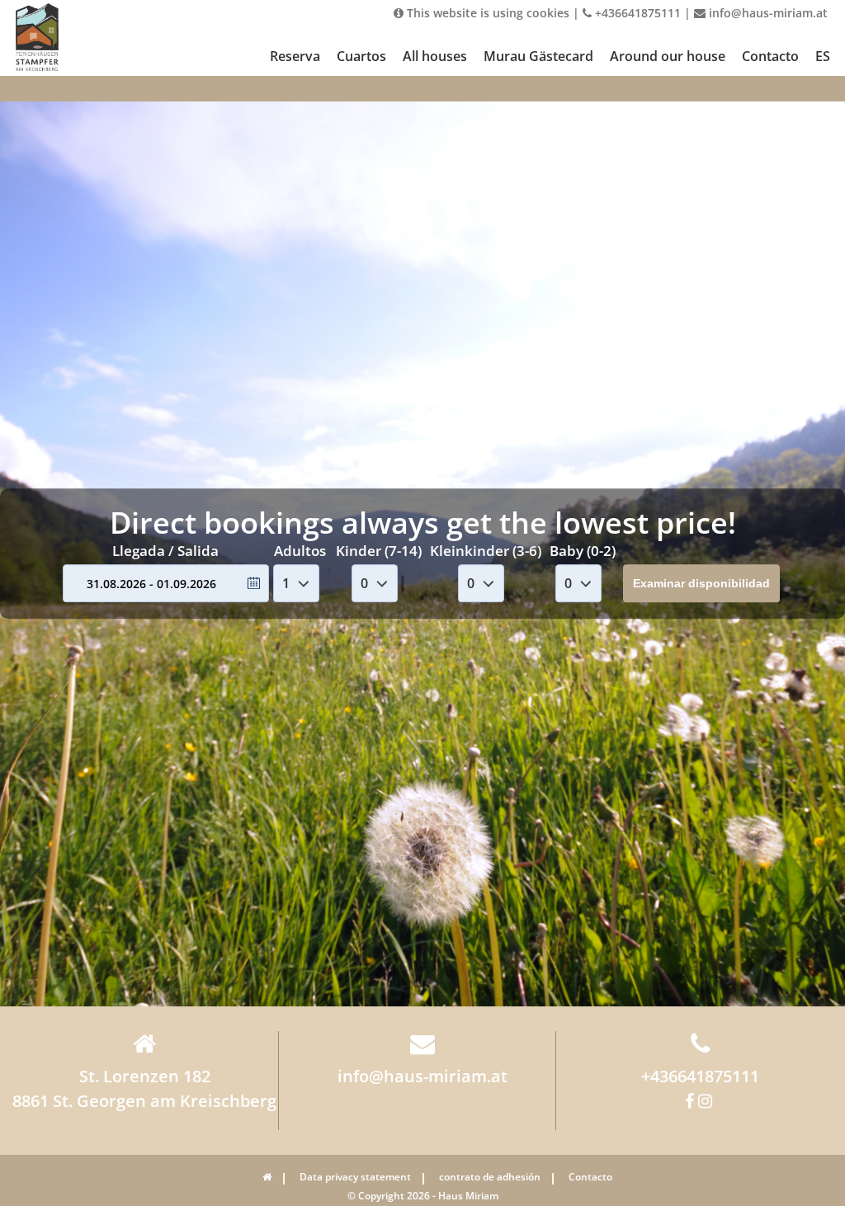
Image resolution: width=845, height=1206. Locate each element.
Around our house (667, 56)
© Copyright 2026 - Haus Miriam (422, 1196)
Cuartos (361, 56)
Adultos (300, 551)
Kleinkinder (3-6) (485, 551)
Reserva (295, 56)
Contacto (770, 56)
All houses (435, 56)
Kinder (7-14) (379, 551)
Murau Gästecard (538, 56)
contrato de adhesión (490, 1177)
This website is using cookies (486, 13)
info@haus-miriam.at (767, 13)
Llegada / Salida (165, 551)
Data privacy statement (355, 1177)
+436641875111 (636, 13)
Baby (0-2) (583, 551)
